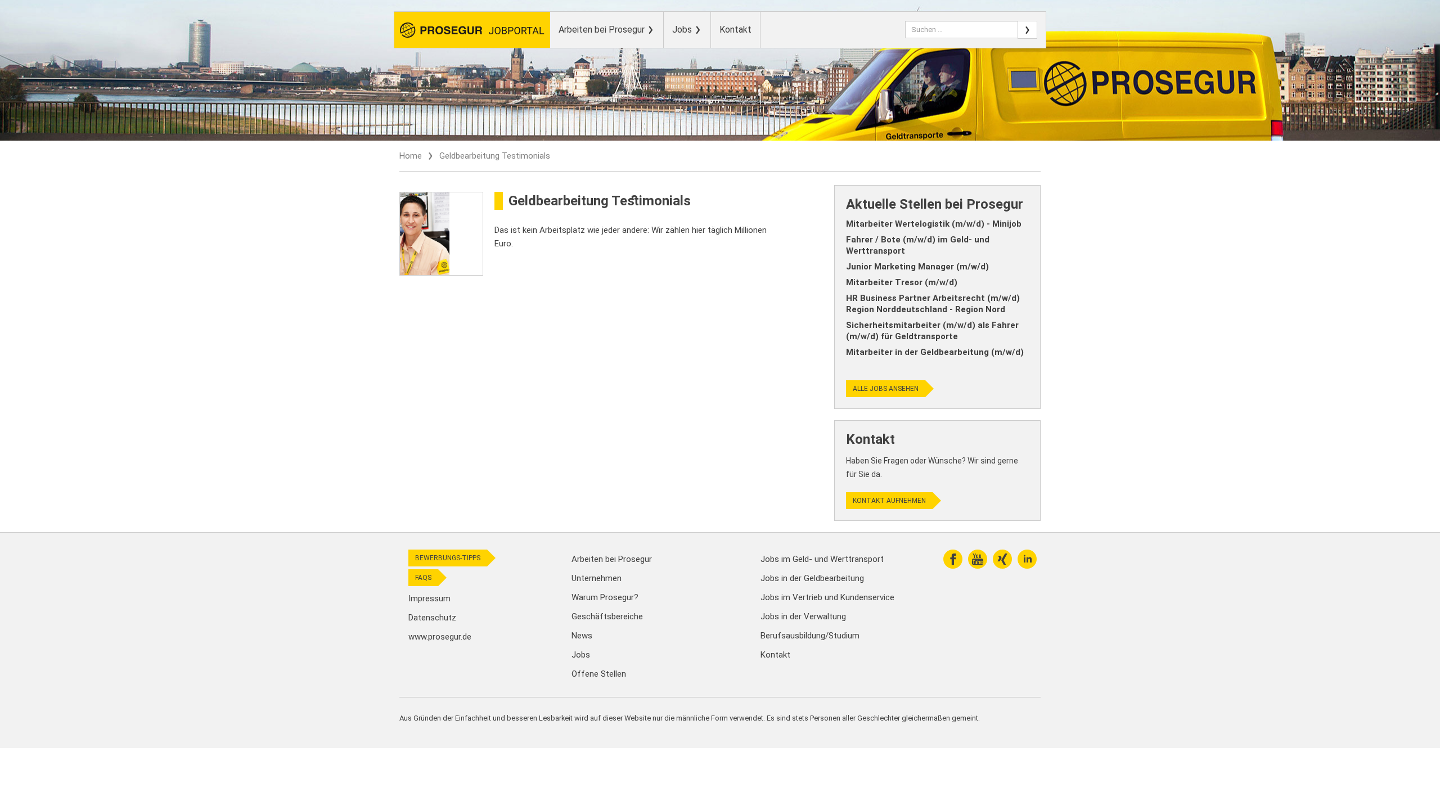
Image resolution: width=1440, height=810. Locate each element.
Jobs (683, 29)
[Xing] (1002, 559)
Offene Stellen (599, 674)
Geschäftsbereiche (607, 616)
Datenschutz (432, 618)
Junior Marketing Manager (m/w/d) (917, 267)
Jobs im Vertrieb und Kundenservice (827, 597)
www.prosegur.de (439, 637)
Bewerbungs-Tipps (447, 558)
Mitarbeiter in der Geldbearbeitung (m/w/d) (935, 352)
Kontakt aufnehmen (889, 501)
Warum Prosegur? (605, 597)
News (582, 636)
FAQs (423, 578)
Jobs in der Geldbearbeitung (812, 578)
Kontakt (735, 29)
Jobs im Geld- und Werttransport (822, 559)
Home (410, 156)
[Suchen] (1027, 30)
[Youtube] (977, 559)
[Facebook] (952, 559)
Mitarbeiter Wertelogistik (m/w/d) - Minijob (934, 224)
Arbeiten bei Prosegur (603, 29)
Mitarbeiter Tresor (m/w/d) (901, 282)
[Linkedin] (1027, 559)
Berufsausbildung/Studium (810, 636)
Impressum (429, 598)
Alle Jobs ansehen (886, 389)
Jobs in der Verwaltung (803, 616)
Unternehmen (597, 578)
